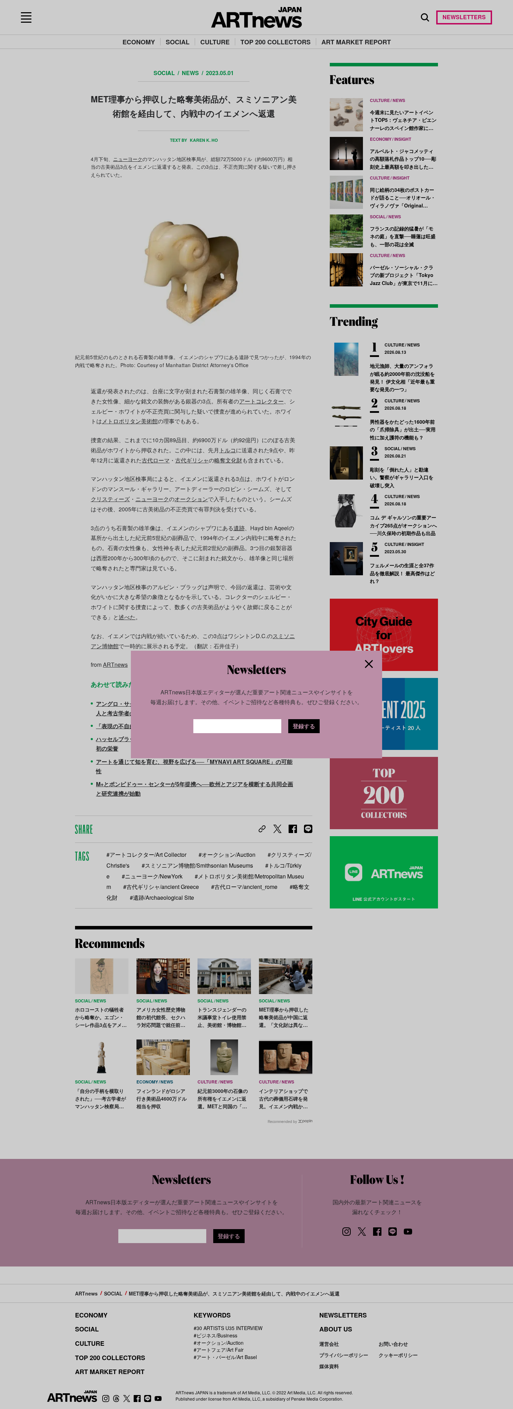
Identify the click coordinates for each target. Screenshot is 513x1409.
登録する (304, 726)
